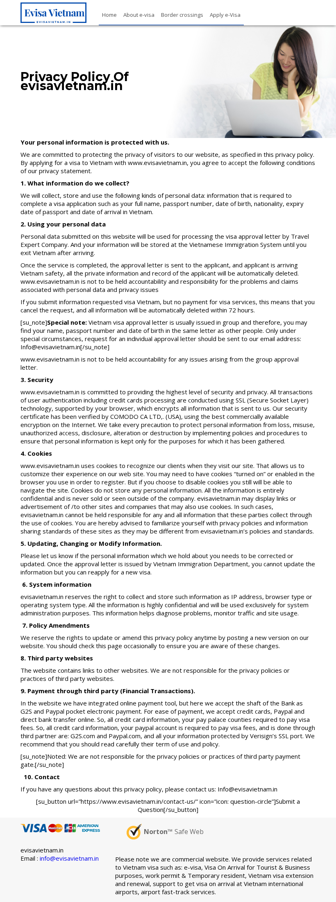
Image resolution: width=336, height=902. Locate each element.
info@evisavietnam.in (69, 858)
